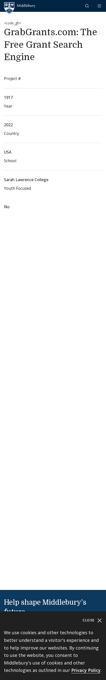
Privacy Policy (86, 670)
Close (89, 620)
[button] (87, 6)
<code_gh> (12, 23)
